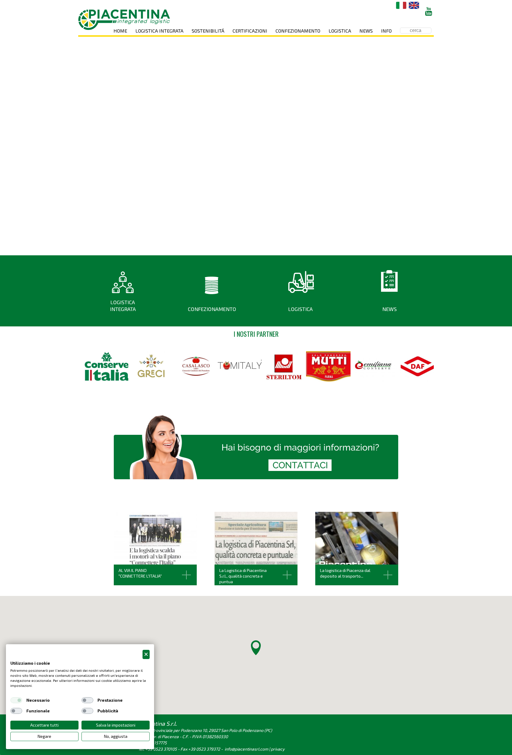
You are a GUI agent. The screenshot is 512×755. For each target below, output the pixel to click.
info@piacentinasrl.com (246, 748)
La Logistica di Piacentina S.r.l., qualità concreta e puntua (243, 576)
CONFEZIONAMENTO (212, 309)
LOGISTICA (300, 309)
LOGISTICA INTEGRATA (123, 305)
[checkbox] (16, 700)
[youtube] (428, 11)
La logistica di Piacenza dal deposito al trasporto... (345, 573)
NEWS (389, 309)
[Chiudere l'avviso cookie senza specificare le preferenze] (146, 654)
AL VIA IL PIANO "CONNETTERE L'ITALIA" (140, 573)
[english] (414, 5)
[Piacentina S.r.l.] (124, 19)
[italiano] (401, 5)
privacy (277, 748)
